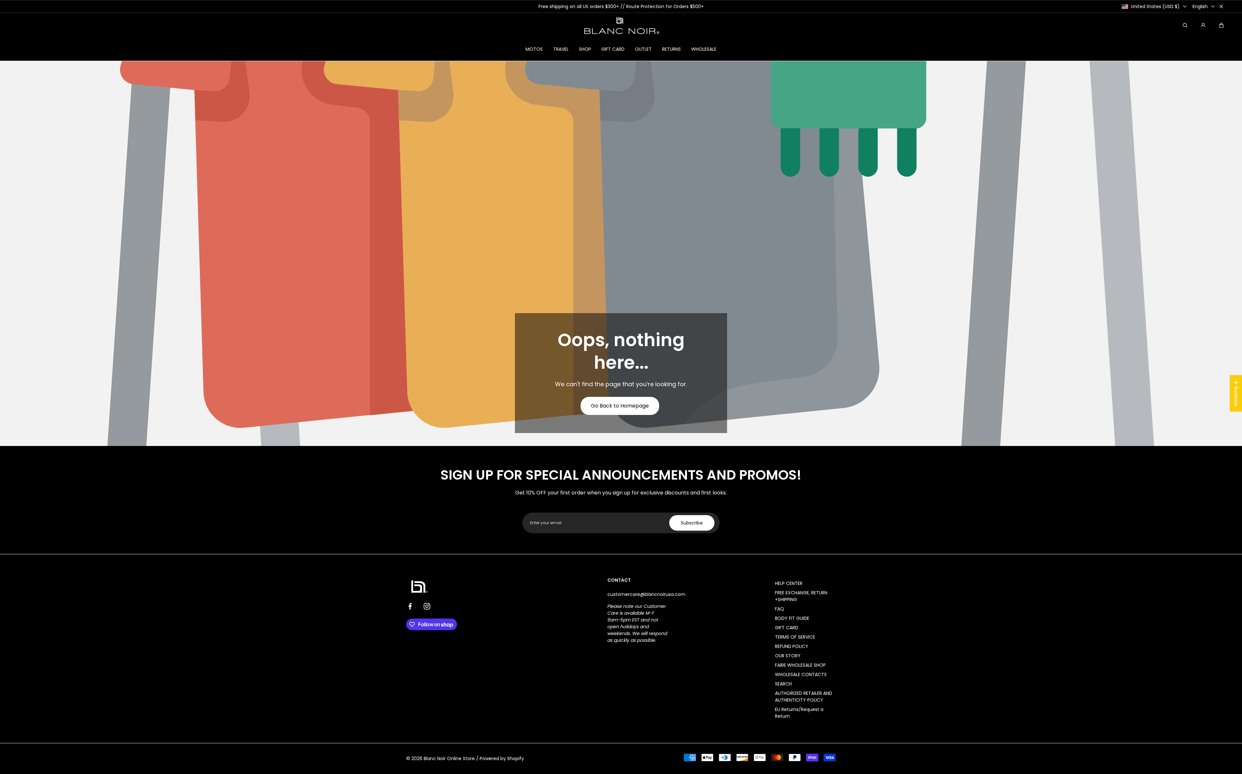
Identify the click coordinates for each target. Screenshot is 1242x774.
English (1200, 6)
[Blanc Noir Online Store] (621, 25)
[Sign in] (1203, 25)
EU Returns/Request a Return (799, 712)
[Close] (1221, 6)
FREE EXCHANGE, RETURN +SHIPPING (801, 596)
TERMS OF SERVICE (795, 637)
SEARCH (783, 684)
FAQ (779, 609)
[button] (1221, 25)
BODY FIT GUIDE (792, 618)
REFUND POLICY (791, 646)
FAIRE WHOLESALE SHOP (800, 665)
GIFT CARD (786, 627)
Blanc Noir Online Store (449, 758)
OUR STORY (788, 655)
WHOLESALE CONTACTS (801, 674)
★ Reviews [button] (1236, 393)
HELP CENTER (788, 583)
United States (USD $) (1155, 6)
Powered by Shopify (502, 758)
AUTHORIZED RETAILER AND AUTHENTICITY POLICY (803, 696)
